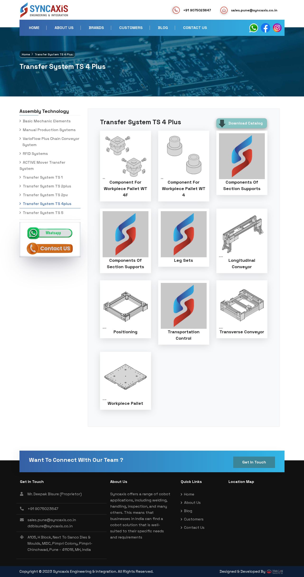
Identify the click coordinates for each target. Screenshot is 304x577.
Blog (163, 27)
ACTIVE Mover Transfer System (42, 165)
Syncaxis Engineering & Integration (84, 571)
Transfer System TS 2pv (45, 194)
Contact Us (195, 27)
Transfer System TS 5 (42, 212)
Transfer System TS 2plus (46, 186)
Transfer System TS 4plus (46, 203)
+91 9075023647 (197, 10)
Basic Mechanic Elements (46, 121)
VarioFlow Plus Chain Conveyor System (49, 141)
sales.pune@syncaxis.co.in (52, 519)
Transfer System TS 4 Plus (140, 122)
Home (34, 27)
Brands (96, 27)
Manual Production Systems (49, 129)
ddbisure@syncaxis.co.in (50, 526)
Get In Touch (254, 462)
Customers (131, 27)
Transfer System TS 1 (42, 177)
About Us (64, 27)
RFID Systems (35, 153)
